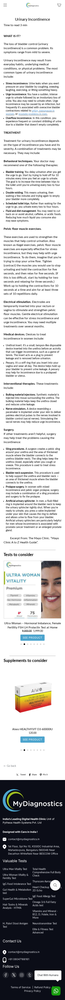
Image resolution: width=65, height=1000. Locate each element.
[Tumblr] (30, 975)
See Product (32, 637)
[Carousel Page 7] (40, 644)
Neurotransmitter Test (44, 923)
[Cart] (59, 5)
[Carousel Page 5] (34, 644)
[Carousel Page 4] (31, 644)
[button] (55, 885)
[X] (14, 975)
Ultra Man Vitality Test (15, 869)
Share (34, 775)
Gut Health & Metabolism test (17, 891)
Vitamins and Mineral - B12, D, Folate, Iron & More (45, 914)
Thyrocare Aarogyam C (45, 881)
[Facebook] (6, 975)
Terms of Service (21, 987)
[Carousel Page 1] (21, 644)
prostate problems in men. (32, 114)
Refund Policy (42, 987)
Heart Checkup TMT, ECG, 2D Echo (47, 889)
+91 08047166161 (18, 959)
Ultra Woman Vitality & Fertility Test (15, 877)
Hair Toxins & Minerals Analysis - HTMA (15, 906)
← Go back (10, 766)
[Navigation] (5, 5)
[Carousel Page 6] (37, 644)
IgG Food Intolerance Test (17, 884)
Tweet (23, 775)
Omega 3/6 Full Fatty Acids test (44, 904)
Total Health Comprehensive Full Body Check (46, 872)
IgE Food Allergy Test (43, 896)
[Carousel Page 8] (44, 644)
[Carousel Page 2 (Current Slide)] (24, 644)
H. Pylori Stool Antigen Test (15, 925)
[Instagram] (22, 975)
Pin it (45, 775)
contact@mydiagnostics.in (24, 839)
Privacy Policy (32, 990)
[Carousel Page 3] (27, 644)
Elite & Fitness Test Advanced (42, 931)
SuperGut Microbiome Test (17, 899)
